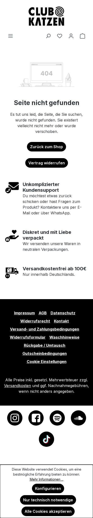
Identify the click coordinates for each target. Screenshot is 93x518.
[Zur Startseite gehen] (46, 16)
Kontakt (61, 321)
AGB (43, 313)
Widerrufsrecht (35, 321)
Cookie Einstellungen (47, 361)
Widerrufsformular (28, 337)
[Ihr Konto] (71, 35)
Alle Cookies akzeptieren (48, 511)
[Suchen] (48, 35)
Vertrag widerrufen (46, 163)
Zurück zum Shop (46, 146)
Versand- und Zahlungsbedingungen (44, 329)
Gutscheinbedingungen (44, 353)
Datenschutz (63, 313)
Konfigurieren (48, 488)
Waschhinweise (64, 337)
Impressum (24, 313)
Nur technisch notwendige (48, 500)
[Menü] (10, 35)
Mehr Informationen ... (46, 479)
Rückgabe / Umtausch (44, 345)
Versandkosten (17, 385)
